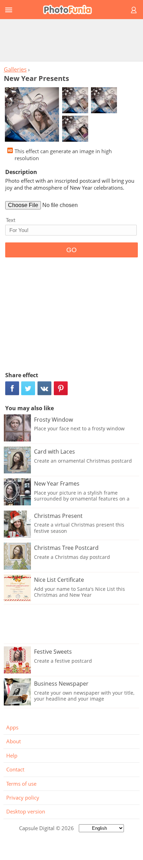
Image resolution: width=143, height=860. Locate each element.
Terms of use (21, 783)
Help (11, 755)
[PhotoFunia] (70, 9)
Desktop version (25, 811)
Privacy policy (22, 797)
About (13, 741)
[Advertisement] (71, 40)
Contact (15, 769)
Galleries (15, 69)
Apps (12, 727)
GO (71, 250)
